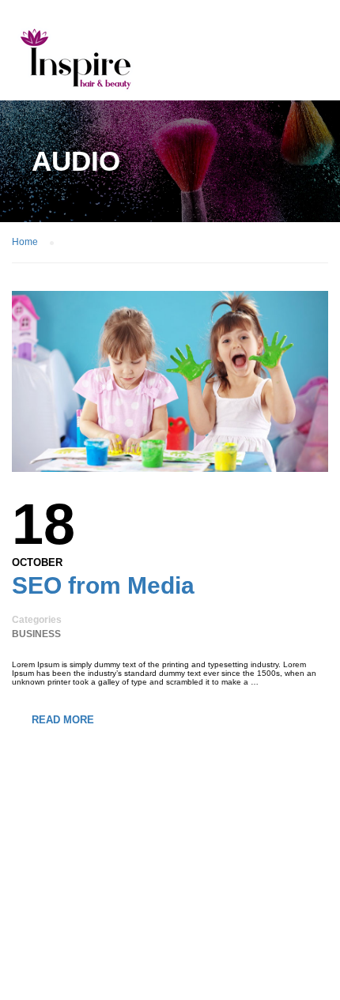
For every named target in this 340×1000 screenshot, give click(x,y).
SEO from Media (103, 585)
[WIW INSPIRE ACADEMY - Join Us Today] (75, 62)
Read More (63, 720)
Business (36, 634)
